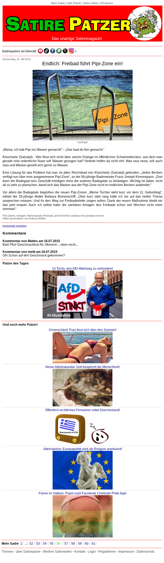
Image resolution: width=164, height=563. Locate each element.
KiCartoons (106, 3)
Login (92, 551)
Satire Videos (90, 3)
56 (59, 543)
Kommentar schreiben (15, 226)
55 (52, 543)
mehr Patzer (74, 3)
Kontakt (79, 551)
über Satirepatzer (28, 551)
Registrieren (107, 551)
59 (80, 543)
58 (73, 543)
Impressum (126, 551)
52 (31, 543)
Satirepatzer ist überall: (19, 51)
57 (66, 543)
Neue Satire (58, 3)
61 (93, 543)
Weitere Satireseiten (57, 551)
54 (45, 543)
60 (87, 543)
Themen (7, 551)
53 (38, 543)
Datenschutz (145, 551)
